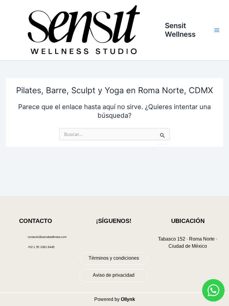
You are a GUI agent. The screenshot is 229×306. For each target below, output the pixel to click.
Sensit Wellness (180, 29)
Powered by (114, 299)
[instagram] (118, 235)
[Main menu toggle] (217, 30)
